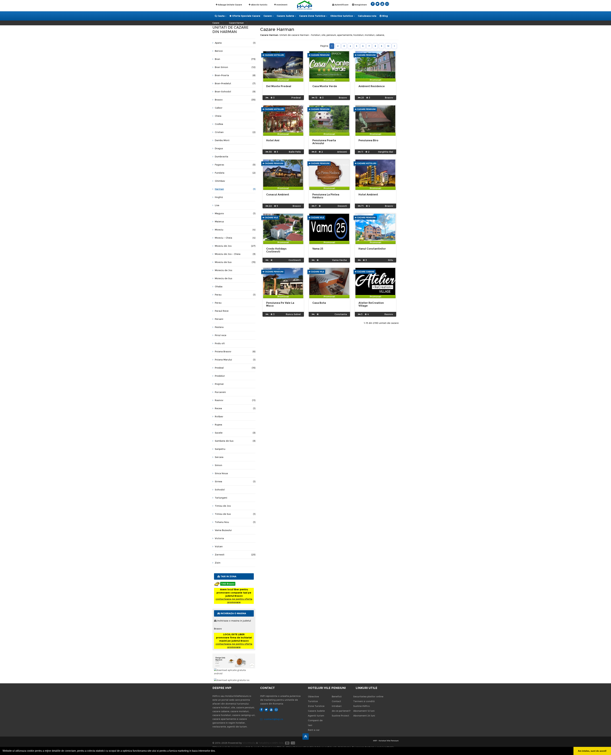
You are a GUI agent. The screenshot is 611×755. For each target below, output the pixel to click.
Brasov (235, 99)
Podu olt (220, 343)
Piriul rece (220, 335)
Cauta (221, 15)
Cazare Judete (285, 15)
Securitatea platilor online (368, 696)
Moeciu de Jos (235, 245)
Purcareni (220, 392)
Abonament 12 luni (364, 710)
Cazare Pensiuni (320, 55)
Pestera (219, 327)
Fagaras (235, 164)
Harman (235, 189)
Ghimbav (220, 181)
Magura (235, 213)
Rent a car (314, 730)
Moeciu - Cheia (235, 237)
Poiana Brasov (235, 351)
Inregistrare (360, 5)
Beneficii (337, 696)
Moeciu (235, 229)
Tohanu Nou (235, 522)
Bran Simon (235, 67)
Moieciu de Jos (223, 270)
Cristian (235, 132)
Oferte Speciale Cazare (246, 15)
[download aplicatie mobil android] (233, 671)
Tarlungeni (221, 497)
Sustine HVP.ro (361, 706)
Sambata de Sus (235, 440)
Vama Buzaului (223, 530)
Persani (219, 319)
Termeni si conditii (364, 701)
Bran (235, 59)
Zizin (217, 562)
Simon (218, 465)
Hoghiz (219, 197)
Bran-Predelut (235, 83)
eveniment (281, 5)
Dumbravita (221, 156)
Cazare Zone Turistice (312, 15)
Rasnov (235, 400)
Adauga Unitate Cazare (230, 5)
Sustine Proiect (340, 715)
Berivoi (219, 51)
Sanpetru (220, 449)
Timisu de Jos (223, 505)
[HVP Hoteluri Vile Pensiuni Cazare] (305, 5)
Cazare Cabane (365, 271)
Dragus (219, 148)
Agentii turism (316, 715)
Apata (235, 42)
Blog (385, 15)
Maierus (219, 221)
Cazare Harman (236, 23)
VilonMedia (249, 742)
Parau (235, 294)
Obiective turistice (341, 15)
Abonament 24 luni (364, 715)
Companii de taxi (315, 723)
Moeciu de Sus (235, 262)
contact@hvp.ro (273, 719)
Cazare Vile (271, 217)
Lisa (217, 205)
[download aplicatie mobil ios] (233, 680)
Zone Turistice (316, 706)
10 (388, 46)
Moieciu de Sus (223, 278)
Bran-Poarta (235, 75)
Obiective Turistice (313, 699)
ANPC (275, 742)
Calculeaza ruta (367, 15)
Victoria (219, 538)
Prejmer (219, 384)
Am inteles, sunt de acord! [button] (592, 751)
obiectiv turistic (258, 5)
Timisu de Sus (235, 514)
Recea (235, 408)
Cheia (218, 116)
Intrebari (337, 706)
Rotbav (219, 416)
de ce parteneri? (341, 710)
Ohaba (218, 286)
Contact (336, 701)
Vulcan (219, 546)
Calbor (218, 107)
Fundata (235, 172)
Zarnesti (235, 554)
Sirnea (235, 481)
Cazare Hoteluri (274, 55)
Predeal (235, 367)
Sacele (235, 432)
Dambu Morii (222, 140)
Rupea (218, 424)
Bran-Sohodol (235, 91)
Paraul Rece (221, 310)
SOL (281, 742)
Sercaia (219, 457)
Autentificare (341, 5)
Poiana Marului (235, 359)
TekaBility (264, 742)
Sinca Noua (221, 473)
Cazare (267, 15)
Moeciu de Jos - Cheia (235, 254)
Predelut (220, 375)
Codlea (219, 124)
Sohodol (220, 489)
